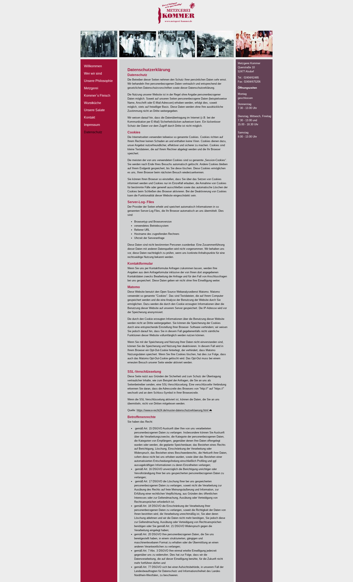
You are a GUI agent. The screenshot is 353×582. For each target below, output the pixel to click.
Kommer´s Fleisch (97, 95)
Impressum (92, 124)
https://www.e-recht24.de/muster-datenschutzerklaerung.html (172, 410)
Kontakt (89, 117)
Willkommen (93, 66)
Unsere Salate (94, 110)
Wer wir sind (93, 73)
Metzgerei (91, 88)
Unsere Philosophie (98, 81)
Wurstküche (92, 103)
